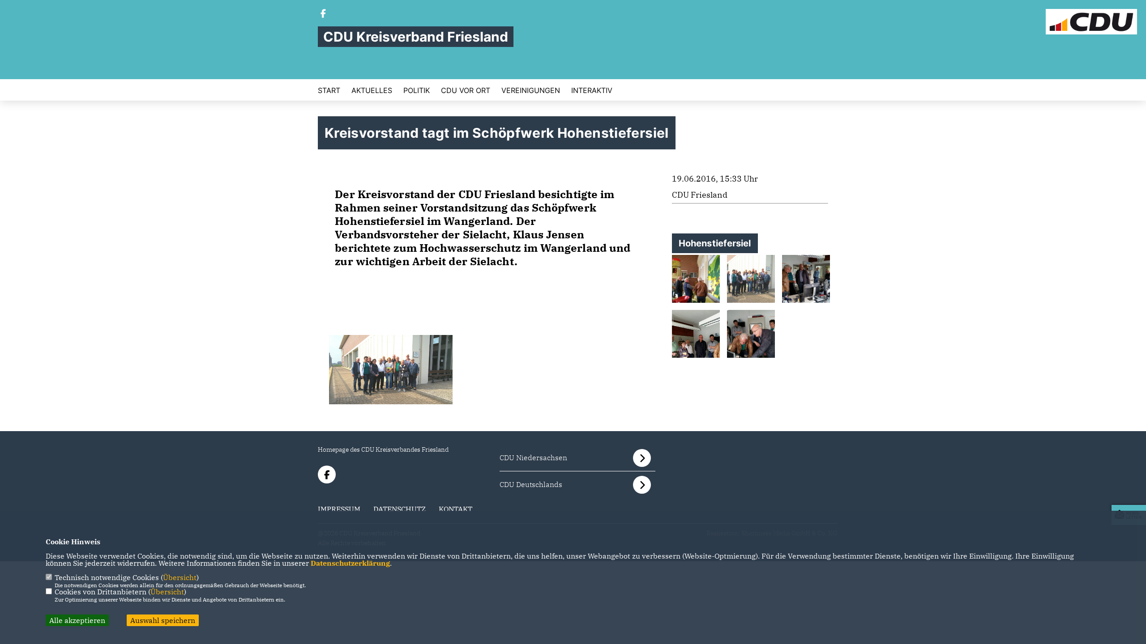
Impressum (339, 508)
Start (329, 90)
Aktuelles (371, 90)
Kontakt (455, 508)
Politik (416, 90)
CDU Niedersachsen (533, 457)
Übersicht (180, 577)
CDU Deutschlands (531, 484)
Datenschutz (399, 508)
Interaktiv (591, 90)
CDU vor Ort (465, 90)
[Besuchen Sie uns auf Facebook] (323, 14)
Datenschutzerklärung (350, 563)
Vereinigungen (530, 90)
